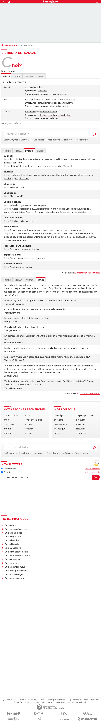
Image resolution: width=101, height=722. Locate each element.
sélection (42, 90)
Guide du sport (12, 563)
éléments (45, 111)
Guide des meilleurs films (17, 555)
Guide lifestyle (12, 544)
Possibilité (15, 159)
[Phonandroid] (87, 719)
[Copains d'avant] (13, 719)
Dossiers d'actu (9, 469)
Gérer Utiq (36, 702)
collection (66, 115)
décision (56, 103)
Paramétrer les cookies (23, 702)
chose (87, 175)
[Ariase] (62, 719)
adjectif (57, 166)
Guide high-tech (13, 536)
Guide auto (10, 525)
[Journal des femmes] (13, 713)
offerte (36, 159)
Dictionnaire (11, 45)
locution (31, 175)
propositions (88, 159)
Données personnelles (91, 700)
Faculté (29, 99)
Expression (28, 76)
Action (28, 87)
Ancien (67, 166)
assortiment (54, 115)
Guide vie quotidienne (16, 570)
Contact (50, 700)
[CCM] (38, 713)
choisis (53, 111)
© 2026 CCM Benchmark (76, 702)
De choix (14, 175)
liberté (37, 99)
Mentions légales (48, 702)
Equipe (21, 700)
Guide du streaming (15, 567)
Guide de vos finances (16, 529)
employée (40, 166)
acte (40, 103)
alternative (67, 103)
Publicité (42, 700)
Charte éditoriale (31, 700)
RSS (68, 700)
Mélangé (14, 166)
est (31, 159)
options (71, 99)
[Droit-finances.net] (87, 713)
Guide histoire (12, 540)
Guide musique (12, 559)
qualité (7, 178)
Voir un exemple (92, 469)
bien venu (24, 178)
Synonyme (16, 76)
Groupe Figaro (60, 702)
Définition (6, 150)
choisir (38, 87)
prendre (48, 159)
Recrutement (76, 700)
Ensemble (30, 111)
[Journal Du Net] (62, 713)
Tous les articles (59, 700)
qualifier (56, 175)
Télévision (7, 472)
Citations (40, 76)
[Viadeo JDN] (38, 719)
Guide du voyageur (14, 578)
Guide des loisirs (13, 548)
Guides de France (13, 533)
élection (47, 103)
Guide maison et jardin (16, 552)
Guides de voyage (14, 574)
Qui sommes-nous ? (9, 700)
